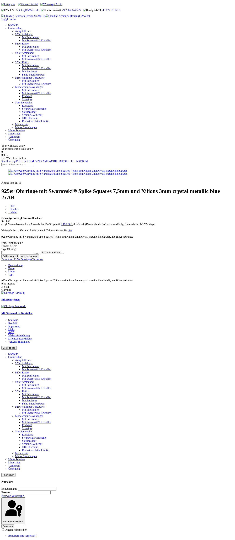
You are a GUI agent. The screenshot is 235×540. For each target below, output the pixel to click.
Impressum (14, 326)
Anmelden (8, 526)
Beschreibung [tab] (15, 265)
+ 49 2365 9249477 (70, 10)
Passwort (6, 492)
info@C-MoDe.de (29, 10)
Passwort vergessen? (12, 495)
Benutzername (9, 488)
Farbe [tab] (11, 268)
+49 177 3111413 (110, 10)
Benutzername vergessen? (22, 535)
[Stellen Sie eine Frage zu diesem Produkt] (62, 253)
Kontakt (12, 323)
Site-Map (13, 319)
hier (70, 230)
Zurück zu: (22, 259)
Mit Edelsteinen (10, 299)
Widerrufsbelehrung (19, 335)
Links (11, 329)
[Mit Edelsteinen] (13, 292)
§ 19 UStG (67, 224)
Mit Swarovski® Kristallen (17, 313)
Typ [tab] (10, 274)
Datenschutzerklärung (20, 338)
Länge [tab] (11, 271)
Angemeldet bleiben (16, 529)
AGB (11, 332)
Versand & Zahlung (19, 341)
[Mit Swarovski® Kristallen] (13, 306)
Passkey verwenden (13, 521)
